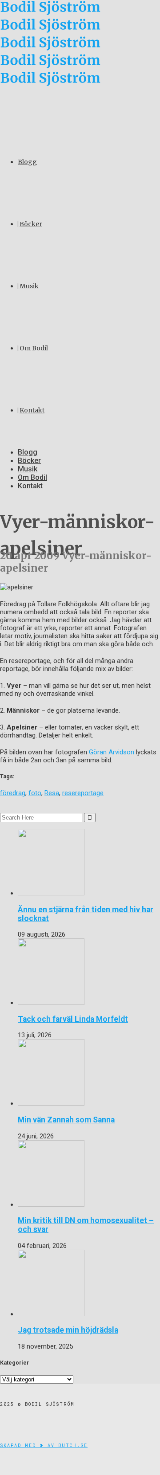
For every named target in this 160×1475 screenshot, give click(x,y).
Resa (51, 793)
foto (34, 793)
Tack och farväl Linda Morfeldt (73, 1019)
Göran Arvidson (111, 752)
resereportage (83, 793)
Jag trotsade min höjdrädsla (68, 1330)
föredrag (12, 793)
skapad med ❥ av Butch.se (44, 1445)
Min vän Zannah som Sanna (66, 1119)
